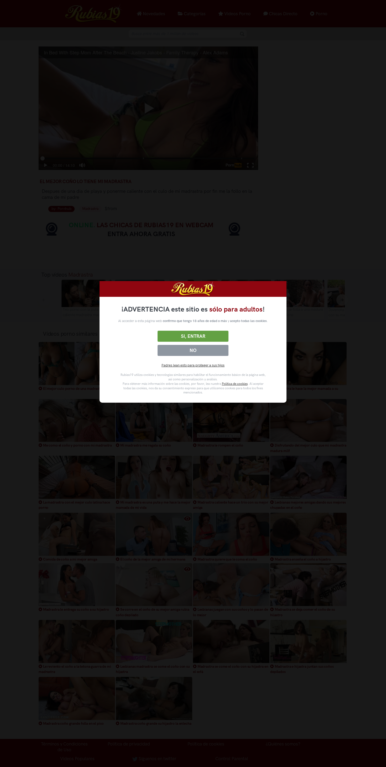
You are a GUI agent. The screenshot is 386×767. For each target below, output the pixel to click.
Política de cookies (235, 384)
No (193, 350)
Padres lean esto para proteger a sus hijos (193, 365)
